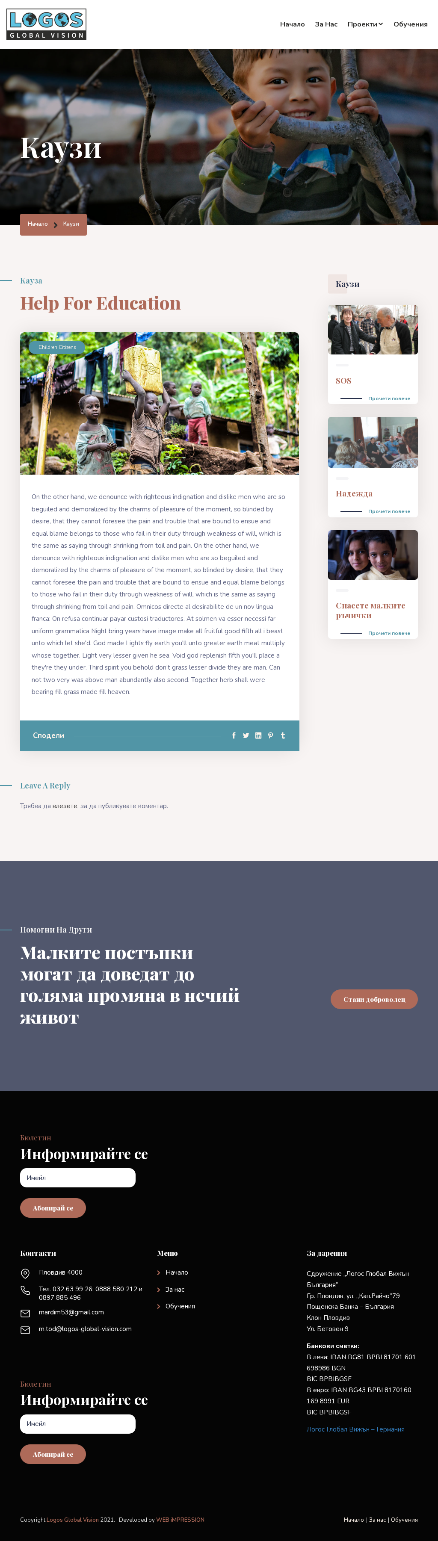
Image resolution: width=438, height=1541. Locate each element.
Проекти (362, 24)
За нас (326, 24)
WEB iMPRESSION (180, 1520)
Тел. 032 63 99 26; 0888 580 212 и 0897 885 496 (90, 1293)
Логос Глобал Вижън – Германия (356, 1429)
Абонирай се (53, 1208)
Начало (292, 24)
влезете (65, 806)
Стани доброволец (374, 999)
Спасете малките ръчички (370, 610)
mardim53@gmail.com (71, 1312)
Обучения (411, 24)
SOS (344, 380)
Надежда (354, 493)
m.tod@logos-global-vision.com (85, 1329)
